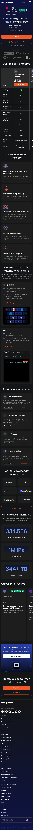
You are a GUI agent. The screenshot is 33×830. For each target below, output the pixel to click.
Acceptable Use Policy (7, 774)
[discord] (10, 711)
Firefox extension (6, 787)
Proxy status (4, 753)
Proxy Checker (5, 799)
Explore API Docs (10, 347)
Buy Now (16, 37)
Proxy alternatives (6, 762)
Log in (24, 2)
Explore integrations (12, 303)
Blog (2, 743)
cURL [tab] (6, 353)
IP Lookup (3, 790)
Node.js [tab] (7, 356)
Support (3, 812)
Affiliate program (6, 740)
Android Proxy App (6, 793)
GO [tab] (25, 356)
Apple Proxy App (5, 796)
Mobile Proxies (5, 728)
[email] (2, 711)
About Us (3, 806)
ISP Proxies (4, 725)
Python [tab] (19, 353)
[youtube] (19, 711)
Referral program (6, 737)
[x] (6, 711)
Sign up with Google (17, 42)
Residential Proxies (6, 719)
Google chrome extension (8, 784)
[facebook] (13, 711)
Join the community (16, 656)
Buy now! (16, 688)
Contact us (16, 693)
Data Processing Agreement (9, 777)
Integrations (16, 508)
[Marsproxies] (7, 2)
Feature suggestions (7, 756)
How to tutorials (5, 750)
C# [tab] (20, 356)
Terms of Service (6, 768)
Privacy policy (5, 771)
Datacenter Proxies (6, 722)
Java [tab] (14, 356)
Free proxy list (5, 759)
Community (4, 815)
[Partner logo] (8, 53)
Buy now (21, 84)
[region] (16, 615)
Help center (4, 746)
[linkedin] (16, 711)
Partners (3, 809)
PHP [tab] (12, 353)
